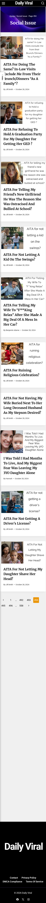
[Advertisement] (23, 637)
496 (11, 605)
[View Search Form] (43, 3)
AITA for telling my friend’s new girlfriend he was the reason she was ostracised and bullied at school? (22, 199)
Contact (14, 877)
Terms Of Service (34, 881)
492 (21, 600)
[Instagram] (28, 899)
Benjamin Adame (12, 330)
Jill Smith (9, 89)
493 (29, 600)
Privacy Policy (29, 877)
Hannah (9, 479)
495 (3, 605)
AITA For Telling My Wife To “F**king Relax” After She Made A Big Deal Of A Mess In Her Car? (22, 314)
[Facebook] (17, 899)
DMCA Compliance (12, 881)
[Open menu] (3, 3)
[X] (23, 899)
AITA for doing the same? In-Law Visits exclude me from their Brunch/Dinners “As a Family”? (22, 74)
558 (21, 605)
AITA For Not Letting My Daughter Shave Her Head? (22, 574)
